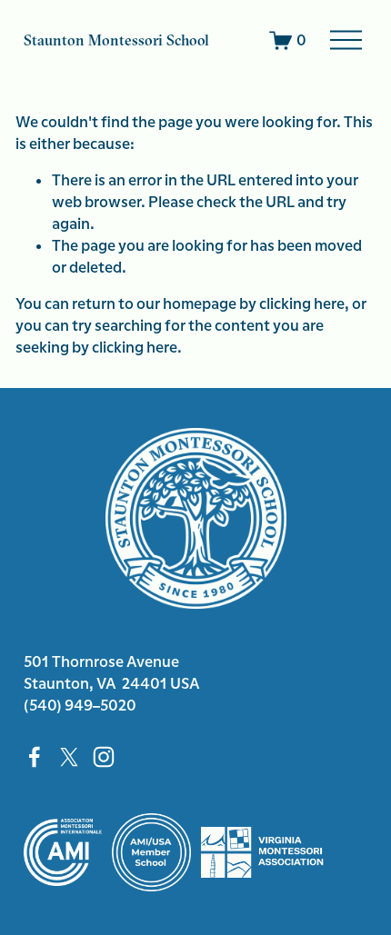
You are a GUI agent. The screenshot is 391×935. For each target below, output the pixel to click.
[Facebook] (34, 757)
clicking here (302, 303)
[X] (69, 757)
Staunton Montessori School (116, 40)
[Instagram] (104, 757)
